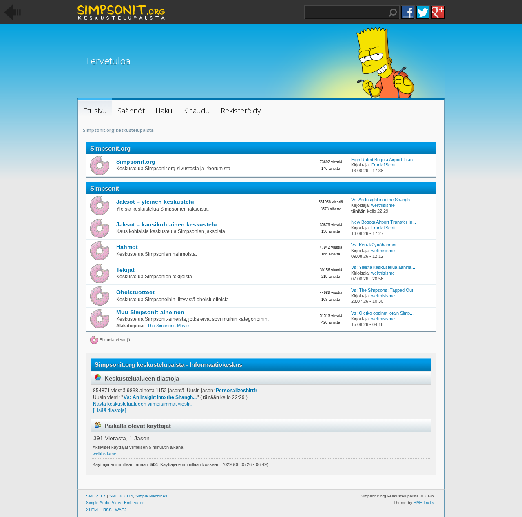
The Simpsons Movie (168, 325)
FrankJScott (383, 164)
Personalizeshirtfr (236, 390)
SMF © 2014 (121, 496)
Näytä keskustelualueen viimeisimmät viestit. (142, 404)
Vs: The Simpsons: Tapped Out (382, 290)
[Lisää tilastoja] (109, 410)
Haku (393, 13)
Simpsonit (104, 188)
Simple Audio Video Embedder (115, 502)
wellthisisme (383, 205)
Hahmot (127, 247)
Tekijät (125, 270)
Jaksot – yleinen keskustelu (155, 202)
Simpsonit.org (110, 148)
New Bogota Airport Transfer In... (383, 222)
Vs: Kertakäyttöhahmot (373, 244)
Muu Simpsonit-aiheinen (150, 312)
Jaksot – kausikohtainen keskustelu (166, 225)
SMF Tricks (424, 502)
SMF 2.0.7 (96, 496)
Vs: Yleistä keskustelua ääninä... (383, 267)
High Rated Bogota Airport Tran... (383, 159)
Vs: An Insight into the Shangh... (382, 199)
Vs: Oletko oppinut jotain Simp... (382, 313)
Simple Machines (151, 496)
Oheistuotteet (135, 292)
